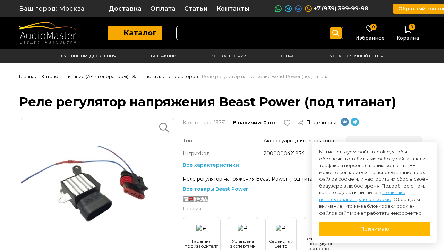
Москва (71, 8)
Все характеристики (211, 165)
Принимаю (374, 229)
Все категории (229, 55)
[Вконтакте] (345, 124)
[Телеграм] (355, 124)
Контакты (233, 8)
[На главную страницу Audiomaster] (48, 33)
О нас (288, 55)
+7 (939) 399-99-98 (341, 8)
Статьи (196, 8)
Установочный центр (356, 55)
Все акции (163, 55)
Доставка (125, 8)
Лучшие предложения (88, 55)
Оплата (163, 8)
